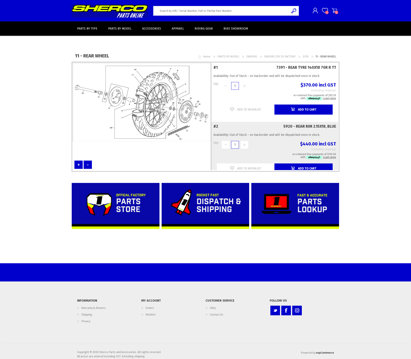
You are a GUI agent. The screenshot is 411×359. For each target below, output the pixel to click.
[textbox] (221, 11)
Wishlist (151, 314)
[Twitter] (275, 310)
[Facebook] (286, 310)
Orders (150, 308)
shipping (330, 90)
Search (294, 11)
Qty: (216, 84)
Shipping (86, 314)
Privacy (85, 321)
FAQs (213, 308)
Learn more (329, 98)
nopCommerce (325, 352)
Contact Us (216, 314)
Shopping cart (334, 10)
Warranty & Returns (93, 308)
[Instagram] (297, 310)
